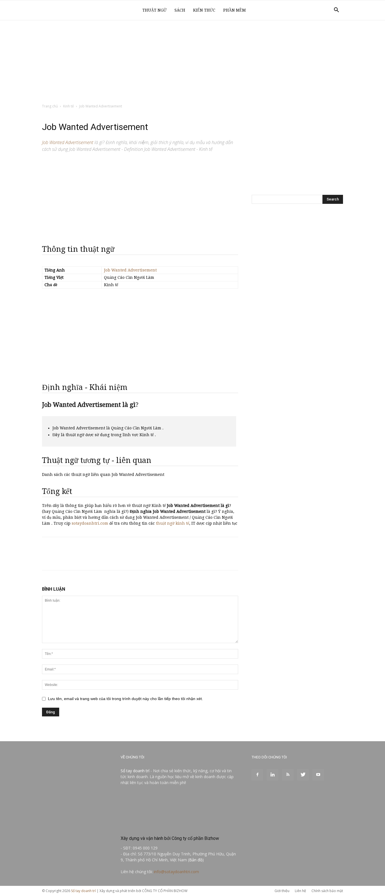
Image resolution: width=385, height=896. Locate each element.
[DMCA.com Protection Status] (163, 826)
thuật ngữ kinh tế (172, 523)
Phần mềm (234, 10)
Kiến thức (204, 10)
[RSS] (287, 774)
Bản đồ (195, 859)
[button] (336, 10)
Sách (179, 10)
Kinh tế (68, 106)
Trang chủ (50, 106)
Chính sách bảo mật (327, 890)
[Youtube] (318, 774)
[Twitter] (303, 774)
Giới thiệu (282, 890)
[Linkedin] (272, 774)
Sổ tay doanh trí (135, 770)
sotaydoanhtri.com (90, 523)
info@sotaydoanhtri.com (176, 871)
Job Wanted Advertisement (130, 270)
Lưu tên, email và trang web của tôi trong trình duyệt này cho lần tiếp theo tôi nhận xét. (125, 698)
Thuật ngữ (154, 10)
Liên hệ (300, 890)
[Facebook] (257, 774)
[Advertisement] (192, 62)
